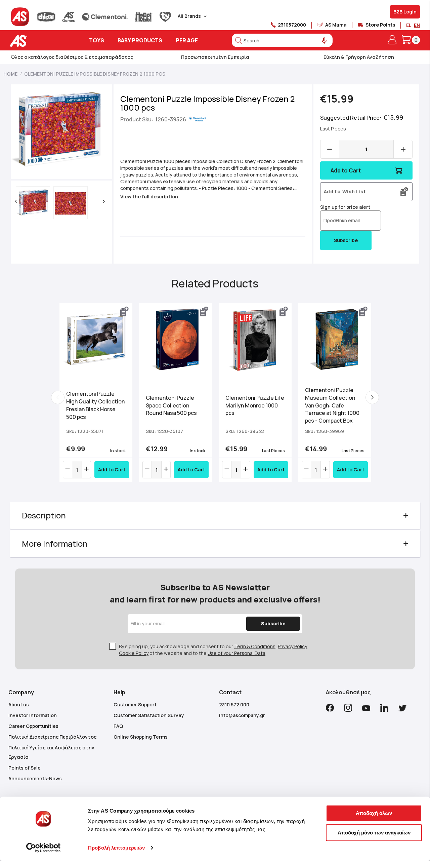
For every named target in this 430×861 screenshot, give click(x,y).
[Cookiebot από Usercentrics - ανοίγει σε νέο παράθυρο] (43, 848)
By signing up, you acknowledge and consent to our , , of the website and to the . (213, 649)
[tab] (215, 515)
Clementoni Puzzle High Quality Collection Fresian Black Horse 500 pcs (95, 405)
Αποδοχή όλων (374, 813)
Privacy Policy (292, 646)
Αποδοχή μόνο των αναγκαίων (374, 832)
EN (417, 25)
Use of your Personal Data (236, 653)
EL (408, 25)
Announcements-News (35, 778)
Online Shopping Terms (141, 737)
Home (10, 74)
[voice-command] (324, 41)
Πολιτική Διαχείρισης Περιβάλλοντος (52, 737)
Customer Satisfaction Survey (149, 715)
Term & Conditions (254, 646)
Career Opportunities (33, 726)
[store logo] (39, 41)
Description (44, 515)
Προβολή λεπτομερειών (116, 848)
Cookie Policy (133, 653)
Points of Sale (24, 768)
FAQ (118, 726)
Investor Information (32, 715)
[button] (16, 201)
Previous (57, 397)
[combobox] (282, 40)
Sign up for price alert (345, 207)
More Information (55, 543)
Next (372, 397)
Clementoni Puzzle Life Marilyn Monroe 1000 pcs (254, 405)
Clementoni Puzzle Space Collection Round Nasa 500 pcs (171, 405)
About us (18, 704)
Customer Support (135, 704)
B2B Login (405, 11)
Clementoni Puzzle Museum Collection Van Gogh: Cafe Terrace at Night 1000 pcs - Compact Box (332, 405)
